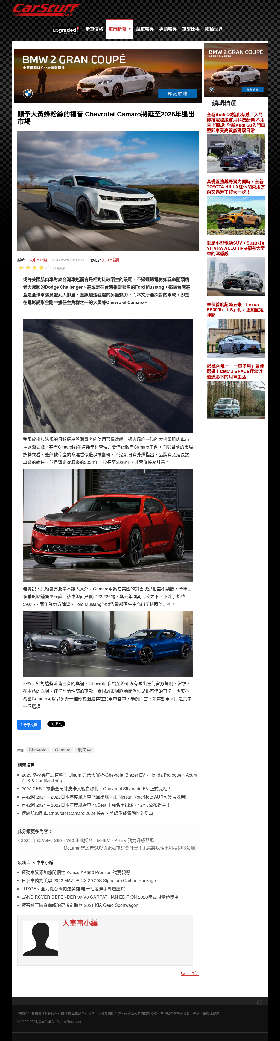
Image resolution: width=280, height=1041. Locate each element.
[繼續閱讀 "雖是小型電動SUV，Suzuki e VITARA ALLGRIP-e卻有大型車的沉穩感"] (236, 277)
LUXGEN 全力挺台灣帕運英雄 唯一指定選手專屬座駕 (73, 889)
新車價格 (94, 29)
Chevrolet (38, 750)
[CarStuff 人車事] (46, 2)
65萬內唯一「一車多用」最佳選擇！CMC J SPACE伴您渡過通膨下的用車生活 (235, 371)
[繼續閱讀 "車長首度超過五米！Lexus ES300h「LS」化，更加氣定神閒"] (236, 339)
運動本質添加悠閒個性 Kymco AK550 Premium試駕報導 (76, 872)
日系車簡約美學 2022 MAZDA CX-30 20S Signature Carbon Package (89, 881)
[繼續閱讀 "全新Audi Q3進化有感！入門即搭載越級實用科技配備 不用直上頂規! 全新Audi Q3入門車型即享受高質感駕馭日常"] (236, 154)
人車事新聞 (111, 259)
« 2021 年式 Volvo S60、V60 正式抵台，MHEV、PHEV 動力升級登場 (86, 840)
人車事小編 (38, 259)
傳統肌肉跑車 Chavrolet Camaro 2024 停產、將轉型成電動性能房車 (87, 813)
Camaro (63, 750)
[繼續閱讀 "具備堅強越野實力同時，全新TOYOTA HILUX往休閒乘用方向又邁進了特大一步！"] (236, 216)
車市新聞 (118, 29)
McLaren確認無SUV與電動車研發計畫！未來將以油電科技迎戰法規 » (131, 848)
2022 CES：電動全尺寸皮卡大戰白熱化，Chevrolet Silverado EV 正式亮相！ (97, 789)
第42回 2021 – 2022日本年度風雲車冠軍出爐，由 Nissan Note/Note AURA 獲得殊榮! (104, 797)
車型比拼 (191, 29)
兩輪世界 (214, 29)
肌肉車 (84, 750)
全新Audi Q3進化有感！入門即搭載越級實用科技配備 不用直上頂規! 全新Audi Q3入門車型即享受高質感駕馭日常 (236, 122)
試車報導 (145, 29)
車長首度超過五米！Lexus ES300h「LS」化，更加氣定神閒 (235, 310)
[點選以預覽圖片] (108, 190)
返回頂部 (190, 973)
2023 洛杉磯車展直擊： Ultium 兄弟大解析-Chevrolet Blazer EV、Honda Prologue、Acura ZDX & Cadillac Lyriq (109, 777)
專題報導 (168, 29)
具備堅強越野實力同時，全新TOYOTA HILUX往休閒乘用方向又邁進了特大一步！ (236, 187)
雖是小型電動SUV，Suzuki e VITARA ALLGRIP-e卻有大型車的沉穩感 (236, 248)
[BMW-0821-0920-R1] (236, 69)
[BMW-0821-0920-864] (108, 75)
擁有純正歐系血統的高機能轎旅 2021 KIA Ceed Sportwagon (80, 905)
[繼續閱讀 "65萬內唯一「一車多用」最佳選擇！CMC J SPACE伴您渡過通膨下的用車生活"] (236, 400)
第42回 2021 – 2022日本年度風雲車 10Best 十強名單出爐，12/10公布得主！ (96, 805)
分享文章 (29, 724)
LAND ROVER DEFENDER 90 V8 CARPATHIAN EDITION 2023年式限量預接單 (100, 897)
